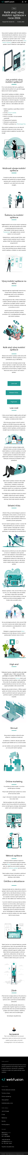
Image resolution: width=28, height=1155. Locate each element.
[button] (25, 1)
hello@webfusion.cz (7, 1141)
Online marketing (6, 1096)
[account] (22, 2)
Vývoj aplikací (5, 1099)
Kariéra (4, 1121)
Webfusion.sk (19, 1154)
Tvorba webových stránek (8, 1089)
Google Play (23, 124)
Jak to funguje (5, 1111)
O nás (3, 1114)
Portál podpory (6, 1124)
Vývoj (14, 8)
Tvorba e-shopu (6, 1093)
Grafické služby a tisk (7, 1103)
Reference (4, 1117)
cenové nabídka (12, 112)
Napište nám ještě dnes (8, 1146)
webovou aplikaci (13, 868)
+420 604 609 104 (6, 1139)
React (23, 631)
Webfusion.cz (12, 1154)
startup (18, 678)
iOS (17, 124)
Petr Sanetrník (10, 21)
